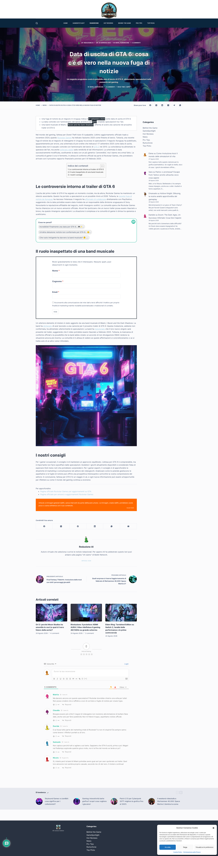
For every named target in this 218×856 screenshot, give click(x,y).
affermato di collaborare (95, 199)
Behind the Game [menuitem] (124, 23)
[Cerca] (37, 23)
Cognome (57, 281)
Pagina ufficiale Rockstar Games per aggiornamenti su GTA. (66, 491)
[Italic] (57, 678)
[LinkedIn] (162, 105)
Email (55, 292)
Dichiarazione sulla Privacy (192, 852)
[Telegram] (174, 105)
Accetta (167, 847)
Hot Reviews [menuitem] (108, 23)
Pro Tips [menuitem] (139, 23)
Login (126, 664)
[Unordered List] (70, 678)
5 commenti (136, 43)
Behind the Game (150, 128)
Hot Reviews (148, 134)
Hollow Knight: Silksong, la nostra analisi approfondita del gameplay (165, 196)
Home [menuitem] (65, 23)
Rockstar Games (64, 138)
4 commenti (54, 633)
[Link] (79, 678)
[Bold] (54, 678)
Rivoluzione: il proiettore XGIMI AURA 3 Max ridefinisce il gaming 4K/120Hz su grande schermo (85, 627)
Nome (55, 270)
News (117, 43)
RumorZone (124, 43)
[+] (85, 678)
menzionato (100, 329)
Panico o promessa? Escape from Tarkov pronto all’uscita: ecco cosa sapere (164, 175)
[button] (213, 828)
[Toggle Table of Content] (101, 166)
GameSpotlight (149, 131)
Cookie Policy (177, 852)
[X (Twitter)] (156, 105)
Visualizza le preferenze (204, 847)
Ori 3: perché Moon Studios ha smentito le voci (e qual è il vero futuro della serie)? (50, 627)
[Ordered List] (66, 678)
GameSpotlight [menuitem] (79, 23)
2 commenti (89, 633)
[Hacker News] (168, 105)
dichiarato (47, 326)
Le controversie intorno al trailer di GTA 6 (86, 169)
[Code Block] (76, 678)
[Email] (128, 526)
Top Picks (147, 146)
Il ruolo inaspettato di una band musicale (86, 172)
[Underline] (60, 678)
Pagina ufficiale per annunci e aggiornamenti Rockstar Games (66, 494)
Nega (185, 847)
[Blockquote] (73, 678)
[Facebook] (150, 105)
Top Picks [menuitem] (151, 23)
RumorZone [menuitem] (94, 23)
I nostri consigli (76, 175)
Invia (55, 312)
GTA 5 (96, 147)
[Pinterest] (77, 526)
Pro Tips (146, 140)
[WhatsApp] (180, 105)
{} (82, 678)
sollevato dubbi (66, 150)
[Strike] (63, 678)
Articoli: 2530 (86, 561)
